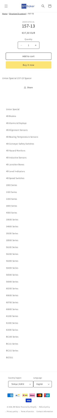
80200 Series (12, 288)
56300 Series (12, 260)
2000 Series (11, 185)
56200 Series (12, 254)
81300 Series (12, 323)
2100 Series (11, 192)
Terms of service (27, 411)
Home (4, 14)
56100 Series (12, 247)
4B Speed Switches (15, 178)
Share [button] (30, 87)
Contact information (44, 411)
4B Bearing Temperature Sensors (22, 136)
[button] (6, 6)
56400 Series (12, 268)
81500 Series (12, 329)
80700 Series (12, 302)
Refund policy (44, 407)
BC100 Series (12, 336)
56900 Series (12, 281)
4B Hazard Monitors (15, 150)
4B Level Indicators (15, 171)
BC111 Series (12, 343)
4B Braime (11, 116)
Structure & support (17, 14)
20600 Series (12, 219)
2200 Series (11, 199)
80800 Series (12, 309)
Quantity (28, 39)
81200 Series (12, 316)
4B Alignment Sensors (17, 130)
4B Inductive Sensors (16, 157)
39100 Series (12, 233)
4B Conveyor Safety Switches (20, 143)
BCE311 (9, 357)
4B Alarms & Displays (16, 123)
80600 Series (12, 295)
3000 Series (11, 205)
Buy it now (28, 64)
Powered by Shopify (28, 407)
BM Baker (16, 407)
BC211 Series (12, 350)
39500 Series (12, 240)
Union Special (13, 109)
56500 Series (12, 274)
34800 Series (12, 226)
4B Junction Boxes (15, 164)
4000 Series (11, 212)
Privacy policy (12, 411)
